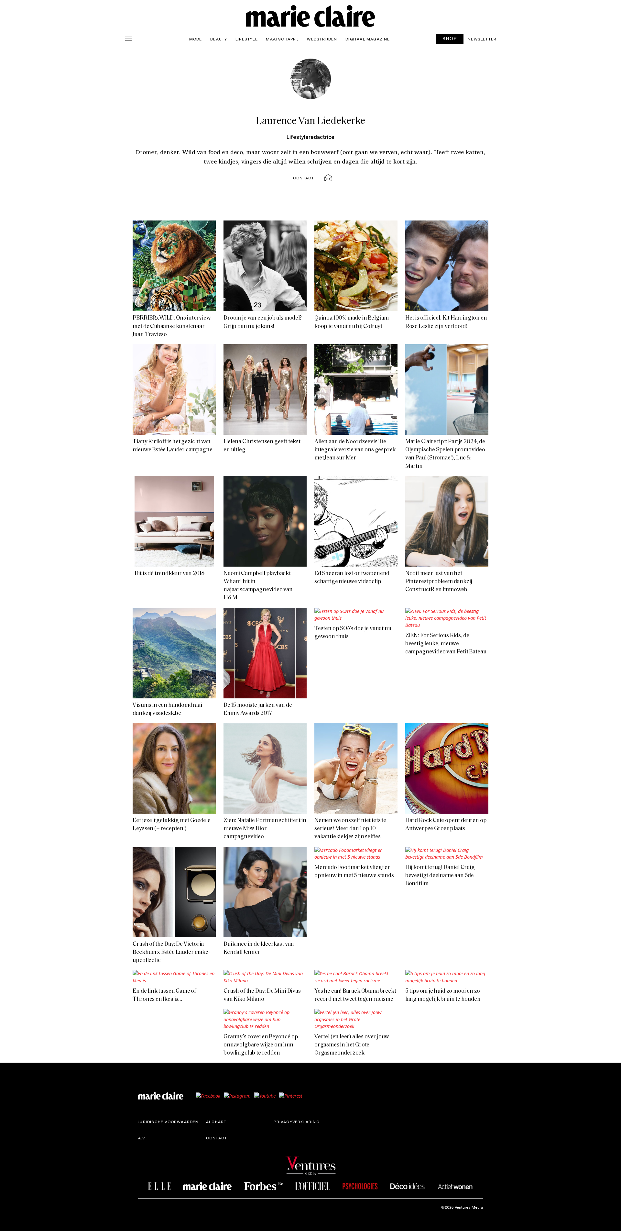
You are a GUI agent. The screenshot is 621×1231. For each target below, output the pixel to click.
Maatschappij (282, 39)
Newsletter (482, 39)
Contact (216, 1138)
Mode (195, 39)
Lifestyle (246, 39)
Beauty (218, 39)
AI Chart (216, 1121)
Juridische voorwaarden (168, 1121)
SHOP (449, 38)
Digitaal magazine (367, 39)
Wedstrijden (322, 39)
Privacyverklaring (296, 1121)
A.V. (142, 1138)
